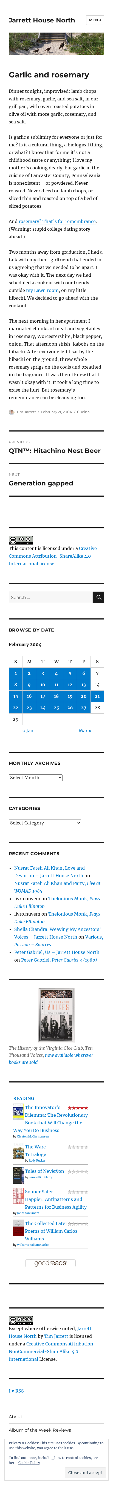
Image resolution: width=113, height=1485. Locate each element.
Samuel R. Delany (40, 1177)
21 (97, 696)
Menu (95, 20)
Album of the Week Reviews (40, 1430)
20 (84, 696)
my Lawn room (42, 290)
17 (43, 696)
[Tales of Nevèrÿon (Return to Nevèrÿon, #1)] (18, 1175)
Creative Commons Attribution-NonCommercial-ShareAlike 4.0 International (52, 1351)
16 (29, 696)
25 (56, 707)
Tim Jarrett (26, 412)
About (15, 1416)
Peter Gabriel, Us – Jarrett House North (57, 952)
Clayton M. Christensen (33, 1136)
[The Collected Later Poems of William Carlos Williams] (18, 1227)
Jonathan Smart (28, 1213)
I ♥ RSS (16, 1391)
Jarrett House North (42, 20)
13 (83, 684)
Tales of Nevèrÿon (44, 1171)
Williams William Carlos (33, 1245)
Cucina (83, 412)
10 (42, 684)
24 (43, 707)
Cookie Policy (29, 1463)
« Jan (27, 730)
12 (70, 684)
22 (15, 707)
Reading (23, 1098)
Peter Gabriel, (59, 960)
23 (29, 707)
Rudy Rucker (37, 1160)
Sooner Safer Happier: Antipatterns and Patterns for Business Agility (56, 1199)
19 (70, 696)
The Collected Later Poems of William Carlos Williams (51, 1231)
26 (70, 707)
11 (56, 684)
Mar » (85, 730)
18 (56, 696)
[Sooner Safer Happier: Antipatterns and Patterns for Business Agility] (18, 1195)
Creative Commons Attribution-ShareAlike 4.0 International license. (53, 556)
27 (83, 707)
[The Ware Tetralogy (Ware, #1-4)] (18, 1150)
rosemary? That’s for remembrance (57, 221)
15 (15, 696)
